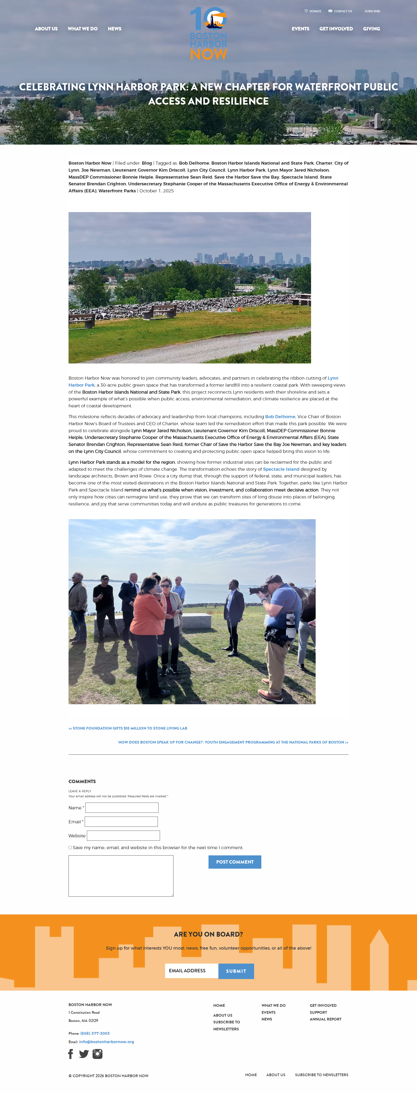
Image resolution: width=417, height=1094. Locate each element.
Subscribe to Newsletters (321, 1075)
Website (77, 836)
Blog (147, 163)
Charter (324, 163)
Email (76, 822)
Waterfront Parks (117, 191)
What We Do (83, 28)
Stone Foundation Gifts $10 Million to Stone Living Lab (130, 728)
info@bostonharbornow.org (106, 1042)
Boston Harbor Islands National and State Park (262, 163)
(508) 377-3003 (95, 1033)
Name (76, 808)
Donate (315, 11)
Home (219, 1005)
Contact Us (343, 11)
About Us (46, 28)
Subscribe (372, 11)
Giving (371, 28)
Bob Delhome (194, 163)
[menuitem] (47, 29)
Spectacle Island (299, 177)
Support (318, 1012)
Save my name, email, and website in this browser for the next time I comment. (158, 848)
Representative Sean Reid (183, 177)
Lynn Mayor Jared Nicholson (298, 170)
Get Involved (336, 28)
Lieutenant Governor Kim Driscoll (148, 170)
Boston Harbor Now (90, 163)
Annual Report (325, 1019)
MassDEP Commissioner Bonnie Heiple (111, 177)
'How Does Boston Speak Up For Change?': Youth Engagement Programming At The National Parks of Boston (231, 742)
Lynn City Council (206, 170)
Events (300, 28)
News (114, 28)
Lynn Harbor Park (246, 170)
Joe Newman (95, 170)
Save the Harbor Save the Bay (246, 177)
